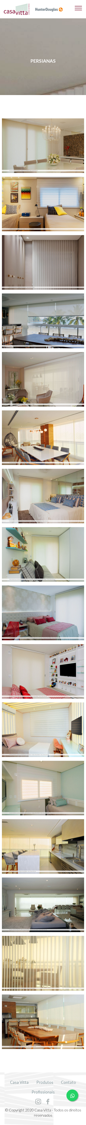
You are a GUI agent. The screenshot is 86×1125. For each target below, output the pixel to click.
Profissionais (43, 1092)
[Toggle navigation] (78, 8)
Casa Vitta (19, 1082)
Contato (68, 1082)
